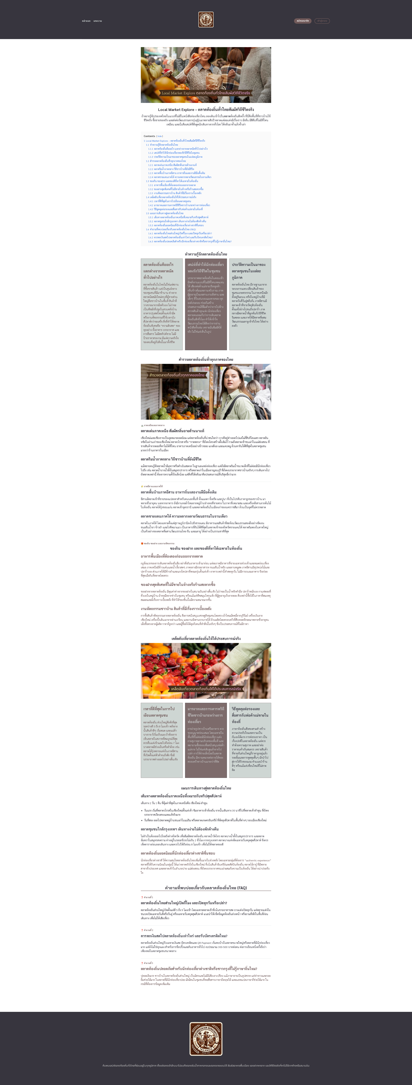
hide (160, 136)
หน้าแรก (86, 21)
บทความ (98, 21)
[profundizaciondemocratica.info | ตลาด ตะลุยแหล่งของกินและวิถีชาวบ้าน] (206, 19)
